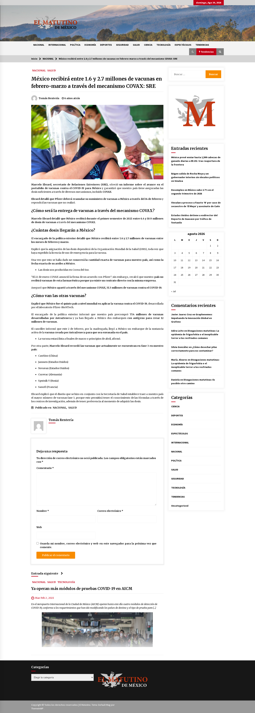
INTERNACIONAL (57, 44)
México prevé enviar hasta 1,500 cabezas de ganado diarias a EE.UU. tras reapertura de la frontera (195, 161)
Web (39, 527)
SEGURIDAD (122, 44)
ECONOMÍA (90, 44)
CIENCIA (148, 44)
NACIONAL (38, 44)
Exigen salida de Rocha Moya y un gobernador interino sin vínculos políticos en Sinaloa (195, 177)
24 (175, 274)
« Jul (173, 291)
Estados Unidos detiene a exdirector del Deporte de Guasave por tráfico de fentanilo (194, 219)
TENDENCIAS (202, 44)
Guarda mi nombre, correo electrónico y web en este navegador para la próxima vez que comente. (98, 545)
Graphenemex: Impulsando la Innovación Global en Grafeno (191, 318)
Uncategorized (179, 505)
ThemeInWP (37, 708)
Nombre (42, 510)
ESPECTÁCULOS (183, 44)
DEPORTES (106, 44)
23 (217, 267)
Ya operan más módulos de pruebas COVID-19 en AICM (81, 588)
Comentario (45, 468)
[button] (192, 51)
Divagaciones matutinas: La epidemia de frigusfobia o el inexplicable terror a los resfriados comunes (195, 334)
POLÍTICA (75, 44)
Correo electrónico (110, 510)
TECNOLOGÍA (163, 44)
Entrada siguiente (44, 573)
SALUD (136, 44)
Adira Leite (177, 330)
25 (182, 274)
